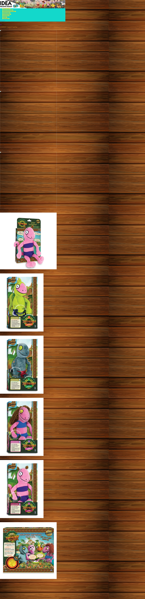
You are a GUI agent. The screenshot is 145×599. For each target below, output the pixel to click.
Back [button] (1, 24)
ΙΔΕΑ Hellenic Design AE (7, 7)
